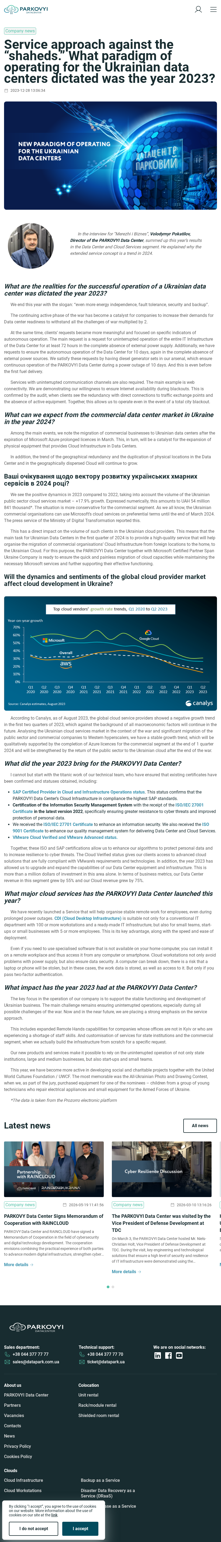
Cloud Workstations (23, 1490)
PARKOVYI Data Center (26, 1395)
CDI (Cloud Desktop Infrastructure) (88, 918)
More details (16, 1264)
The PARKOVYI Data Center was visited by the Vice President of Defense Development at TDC (161, 1223)
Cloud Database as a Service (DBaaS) (108, 1509)
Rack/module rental (97, 1405)
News (9, 1436)
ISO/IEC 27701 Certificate (68, 824)
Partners (12, 1405)
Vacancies (14, 1415)
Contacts (12, 1425)
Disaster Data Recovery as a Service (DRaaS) (108, 1493)
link (54, 1515)
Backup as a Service (100, 1480)
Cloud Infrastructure (23, 1480)
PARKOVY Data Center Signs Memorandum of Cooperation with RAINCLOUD (53, 1219)
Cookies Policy (18, 1456)
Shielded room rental (98, 1415)
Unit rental (88, 1395)
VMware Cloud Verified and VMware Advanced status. (65, 837)
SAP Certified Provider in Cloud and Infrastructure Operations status (79, 792)
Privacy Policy (17, 1446)
